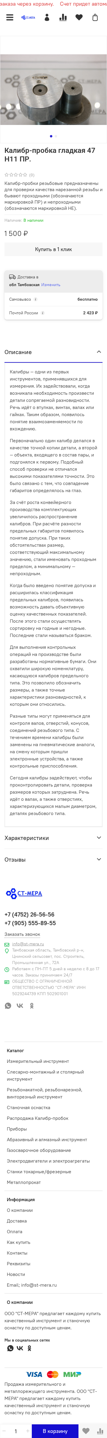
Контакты (17, 1253)
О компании (20, 1210)
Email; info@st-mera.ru (32, 1285)
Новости (16, 1274)
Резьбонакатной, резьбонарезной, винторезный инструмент (44, 1093)
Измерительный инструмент (38, 1061)
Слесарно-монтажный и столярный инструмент (45, 1075)
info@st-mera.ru (28, 943)
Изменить (50, 284)
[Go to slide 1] (51, 136)
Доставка (17, 1221)
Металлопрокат (24, 1182)
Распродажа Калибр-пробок (37, 1118)
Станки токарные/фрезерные (39, 1171)
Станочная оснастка (28, 1107)
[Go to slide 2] (56, 136)
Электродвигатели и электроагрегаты (48, 1161)
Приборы (17, 1129)
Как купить (18, 1242)
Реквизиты (18, 1263)
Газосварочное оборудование (39, 1150)
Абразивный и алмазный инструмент (47, 1139)
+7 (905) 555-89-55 (30, 923)
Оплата (14, 1231)
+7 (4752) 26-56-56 (29, 914)
